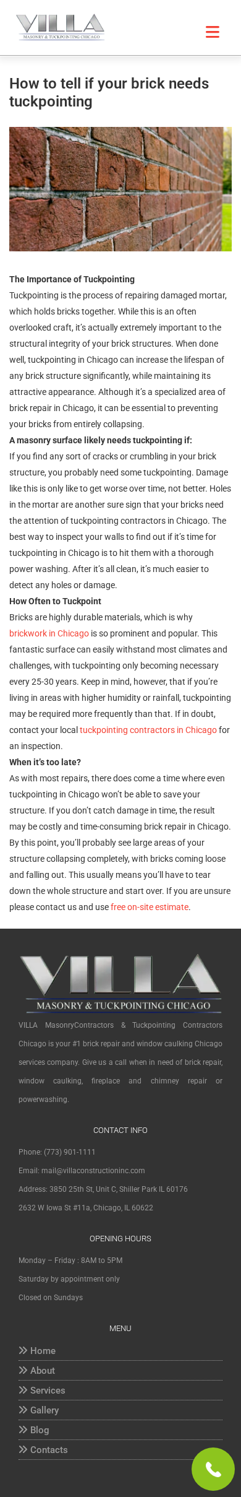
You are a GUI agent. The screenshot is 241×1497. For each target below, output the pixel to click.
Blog (39, 1430)
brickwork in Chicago (49, 633)
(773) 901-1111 (70, 1152)
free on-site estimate (148, 907)
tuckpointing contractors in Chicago (148, 730)
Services (48, 1390)
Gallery (44, 1410)
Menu (204, 32)
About (42, 1370)
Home (43, 1350)
